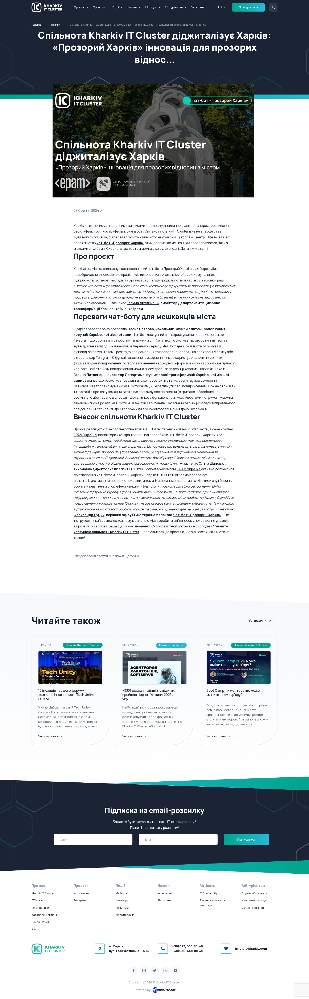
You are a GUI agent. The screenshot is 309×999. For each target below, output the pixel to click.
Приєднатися (41, 922)
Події (115, 7)
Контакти (38, 929)
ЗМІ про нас (165, 900)
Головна (37, 24)
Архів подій (123, 908)
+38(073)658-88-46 (187, 946)
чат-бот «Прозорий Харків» (120, 243)
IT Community (209, 893)
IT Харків (37, 900)
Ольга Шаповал (212, 463)
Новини (132, 7)
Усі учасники (40, 908)
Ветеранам (199, 7)
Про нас (80, 7)
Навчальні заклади (255, 900)
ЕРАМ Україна (85, 434)
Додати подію (125, 915)
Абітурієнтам (174, 7)
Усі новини (257, 620)
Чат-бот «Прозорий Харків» (197, 515)
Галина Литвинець (143, 303)
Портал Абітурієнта (254, 893)
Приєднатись (248, 7)
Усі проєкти (81, 893)
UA (220, 7)
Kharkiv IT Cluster (43, 893)
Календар (122, 900)
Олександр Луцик (89, 515)
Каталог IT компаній (45, 915)
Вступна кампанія (254, 908)
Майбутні (122, 893)
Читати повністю (51, 736)
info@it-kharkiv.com (251, 948)
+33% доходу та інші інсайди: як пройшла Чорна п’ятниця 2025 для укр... (150, 695)
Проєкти (99, 7)
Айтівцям (151, 7)
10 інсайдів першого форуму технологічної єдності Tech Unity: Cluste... (66, 695)
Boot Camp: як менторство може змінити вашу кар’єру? (233, 692)
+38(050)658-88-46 (187, 951)
